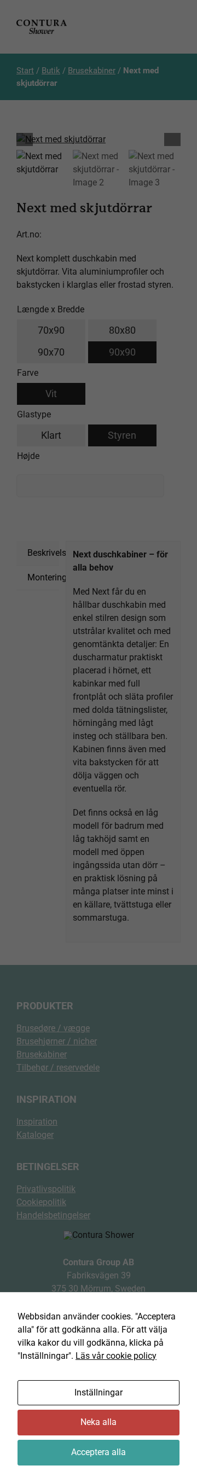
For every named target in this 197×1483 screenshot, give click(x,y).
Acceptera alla (98, 1452)
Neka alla (98, 1422)
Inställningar (98, 1392)
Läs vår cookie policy (116, 1356)
